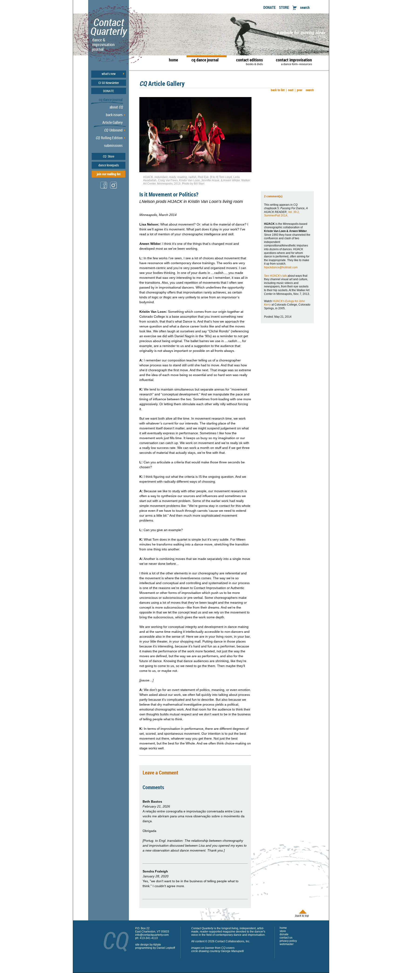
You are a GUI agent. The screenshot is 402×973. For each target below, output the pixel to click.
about (116, 107)
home (173, 60)
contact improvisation (294, 61)
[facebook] (103, 188)
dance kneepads (108, 165)
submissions (113, 145)
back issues (114, 115)
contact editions (249, 61)
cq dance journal (204, 60)
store (283, 931)
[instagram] (113, 188)
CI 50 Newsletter (108, 83)
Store (108, 156)
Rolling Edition (109, 138)
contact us (286, 937)
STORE (284, 7)
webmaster (287, 944)
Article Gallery (112, 122)
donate (284, 934)
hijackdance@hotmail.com (281, 267)
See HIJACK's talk (275, 275)
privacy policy (288, 941)
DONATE (269, 7)
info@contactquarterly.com (152, 934)
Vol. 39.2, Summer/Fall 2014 (282, 213)
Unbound (113, 130)
